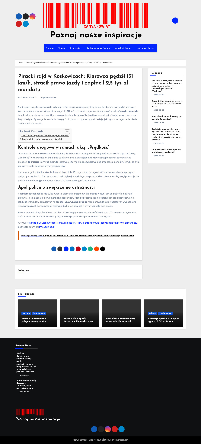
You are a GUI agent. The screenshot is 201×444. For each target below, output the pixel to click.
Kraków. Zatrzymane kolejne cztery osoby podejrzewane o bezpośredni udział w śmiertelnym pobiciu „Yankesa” (167, 86)
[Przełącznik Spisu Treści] (66, 131)
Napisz (61, 48)
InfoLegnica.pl (47, 226)
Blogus (107, 440)
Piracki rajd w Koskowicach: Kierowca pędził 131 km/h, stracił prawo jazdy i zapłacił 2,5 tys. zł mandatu (75, 83)
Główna (50, 48)
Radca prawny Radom (98, 48)
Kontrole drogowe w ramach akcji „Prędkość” (45, 135)
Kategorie (75, 48)
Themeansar (121, 440)
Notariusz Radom (145, 48)
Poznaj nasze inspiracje (96, 35)
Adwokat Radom (123, 48)
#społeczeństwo (48, 97)
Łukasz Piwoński (29, 97)
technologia (39, 313)
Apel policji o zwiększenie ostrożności (42, 139)
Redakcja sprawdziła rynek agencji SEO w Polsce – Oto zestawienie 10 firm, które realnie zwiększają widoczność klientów (167, 134)
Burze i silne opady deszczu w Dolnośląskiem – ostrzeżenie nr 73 (167, 104)
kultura (26, 313)
